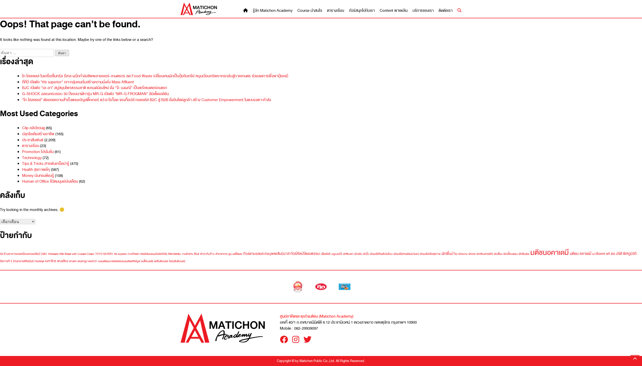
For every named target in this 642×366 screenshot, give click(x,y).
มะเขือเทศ (598, 253)
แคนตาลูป (82, 261)
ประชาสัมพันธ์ (32, 140)
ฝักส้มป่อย (524, 254)
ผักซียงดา (348, 254)
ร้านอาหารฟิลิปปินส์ (23, 261)
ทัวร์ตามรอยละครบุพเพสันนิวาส (266, 254)
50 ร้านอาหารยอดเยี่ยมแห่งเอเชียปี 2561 (23, 254)
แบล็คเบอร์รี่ (147, 261)
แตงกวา (92, 261)
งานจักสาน (187, 254)
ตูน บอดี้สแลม (235, 254)
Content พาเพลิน (394, 11)
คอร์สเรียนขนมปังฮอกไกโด (153, 254)
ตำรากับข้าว (207, 254)
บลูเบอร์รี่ (336, 254)
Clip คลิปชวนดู (33, 128)
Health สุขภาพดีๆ (36, 170)
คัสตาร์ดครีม (174, 254)
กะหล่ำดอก (133, 254)
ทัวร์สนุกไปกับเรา (362, 11)
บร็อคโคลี (325, 254)
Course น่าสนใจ (309, 11)
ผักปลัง (358, 254)
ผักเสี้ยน (498, 254)
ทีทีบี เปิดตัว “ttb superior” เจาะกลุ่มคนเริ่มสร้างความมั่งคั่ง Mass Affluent (78, 82)
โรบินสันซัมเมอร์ (177, 261)
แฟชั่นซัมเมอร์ (161, 261)
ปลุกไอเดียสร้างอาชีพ (38, 134)
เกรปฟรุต (39, 261)
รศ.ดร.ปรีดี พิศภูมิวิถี (621, 254)
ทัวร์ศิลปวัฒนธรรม (305, 253)
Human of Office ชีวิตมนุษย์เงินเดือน (50, 181)
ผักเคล (471, 254)
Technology (32, 158)
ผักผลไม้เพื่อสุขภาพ (430, 254)
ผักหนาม (462, 254)
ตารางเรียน (335, 11)
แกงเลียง (62, 261)
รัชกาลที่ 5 (6, 261)
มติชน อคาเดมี (580, 253)
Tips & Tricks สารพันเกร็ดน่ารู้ (45, 164)
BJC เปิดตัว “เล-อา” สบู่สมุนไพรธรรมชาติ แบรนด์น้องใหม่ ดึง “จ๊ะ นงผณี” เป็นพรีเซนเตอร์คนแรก (94, 88)
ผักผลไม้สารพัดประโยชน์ (406, 254)
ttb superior (120, 254)
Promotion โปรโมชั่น (38, 152)
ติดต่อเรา (445, 11)
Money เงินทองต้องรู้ (38, 176)
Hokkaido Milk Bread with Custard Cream (71, 254)
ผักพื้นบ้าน (449, 254)
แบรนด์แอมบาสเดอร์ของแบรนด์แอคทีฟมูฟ (119, 261)
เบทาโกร (50, 261)
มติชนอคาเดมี (549, 252)
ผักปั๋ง (366, 254)
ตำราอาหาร (221, 254)
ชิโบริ (196, 254)
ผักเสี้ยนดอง (510, 254)
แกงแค (72, 261)
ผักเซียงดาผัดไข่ (484, 254)
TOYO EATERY (104, 254)
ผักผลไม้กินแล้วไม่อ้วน (381, 254)
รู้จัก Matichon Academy (272, 11)
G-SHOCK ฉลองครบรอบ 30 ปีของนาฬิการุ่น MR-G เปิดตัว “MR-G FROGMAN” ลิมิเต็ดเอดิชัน (95, 94)
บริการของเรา (423, 11)
